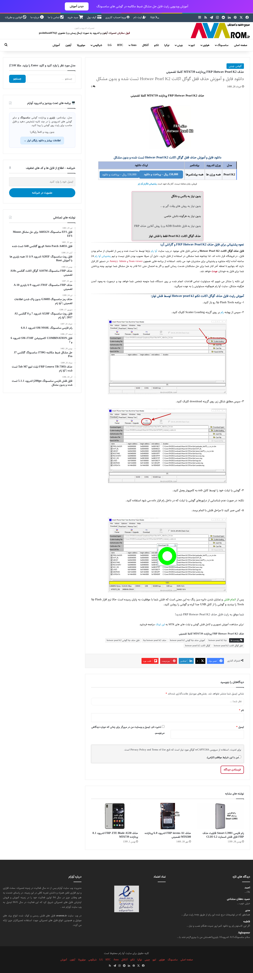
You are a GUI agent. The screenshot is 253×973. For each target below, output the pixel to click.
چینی (180, 45)
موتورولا (81, 45)
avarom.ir (61, 916)
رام (222, 312)
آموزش (56, 45)
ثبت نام (138, 17)
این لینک (160, 624)
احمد (247, 888)
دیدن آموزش (77, 6)
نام (241, 710)
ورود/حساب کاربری (116, 17)
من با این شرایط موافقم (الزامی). (222, 757)
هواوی (206, 45)
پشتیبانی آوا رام (103, 256)
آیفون (68, 45)
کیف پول (92, 17)
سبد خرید (73, 17)
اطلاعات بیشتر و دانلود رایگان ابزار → (42, 140)
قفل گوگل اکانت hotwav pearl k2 (228, 645)
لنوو (193, 45)
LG (110, 45)
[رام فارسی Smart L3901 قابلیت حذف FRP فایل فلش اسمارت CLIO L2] (220, 816)
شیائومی (97, 45)
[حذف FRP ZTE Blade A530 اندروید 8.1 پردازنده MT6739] (114, 816)
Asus (133, 45)
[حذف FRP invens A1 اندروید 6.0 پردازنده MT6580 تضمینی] (167, 816)
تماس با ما (54, 17)
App (153, 17)
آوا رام (154, 251)
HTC (120, 45)
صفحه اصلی (240, 45)
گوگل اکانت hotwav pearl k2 (197, 645)
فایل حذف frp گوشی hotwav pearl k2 (123, 640)
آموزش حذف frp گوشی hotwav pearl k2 (187, 640)
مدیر (247, 910)
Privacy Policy (138, 750)
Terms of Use (159, 750)
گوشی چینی (235, 66)
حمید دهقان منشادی (238, 899)
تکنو (156, 45)
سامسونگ (222, 45)
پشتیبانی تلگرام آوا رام (147, 183)
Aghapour (244, 933)
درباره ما (35, 17)
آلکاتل (145, 45)
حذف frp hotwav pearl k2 (154, 640)
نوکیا (166, 45)
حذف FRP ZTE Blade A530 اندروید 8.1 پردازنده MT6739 (115, 835)
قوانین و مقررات (14, 17)
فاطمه (246, 922)
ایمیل (240, 727)
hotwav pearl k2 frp (218, 640)
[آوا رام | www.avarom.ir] (220, 30)
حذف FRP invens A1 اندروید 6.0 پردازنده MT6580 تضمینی (168, 835)
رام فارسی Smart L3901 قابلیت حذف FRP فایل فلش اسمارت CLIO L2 (223, 835)
